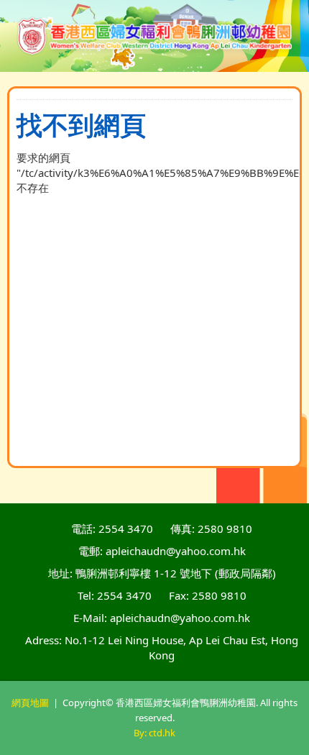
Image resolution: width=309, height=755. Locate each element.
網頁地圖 (30, 702)
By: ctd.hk (154, 732)
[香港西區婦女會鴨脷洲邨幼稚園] (155, 36)
